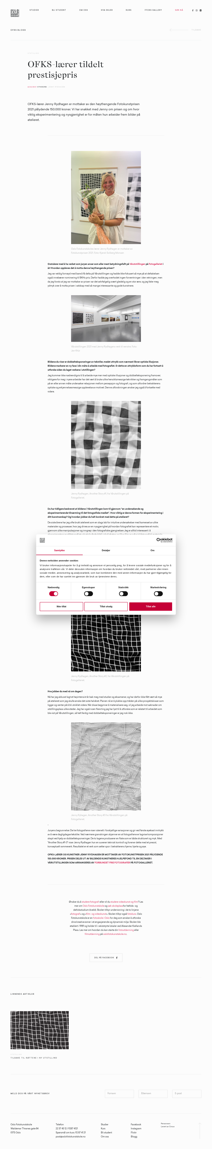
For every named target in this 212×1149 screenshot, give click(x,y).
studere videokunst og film (124, 902)
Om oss (105, 1137)
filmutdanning (92, 934)
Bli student (106, 1133)
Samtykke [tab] (59, 550)
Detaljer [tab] (106, 550)
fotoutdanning (126, 930)
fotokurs (131, 914)
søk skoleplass (115, 906)
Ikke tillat (61, 606)
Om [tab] (152, 550)
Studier (104, 1125)
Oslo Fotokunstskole (93, 906)
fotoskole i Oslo (101, 918)
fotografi (75, 914)
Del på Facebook (106, 958)
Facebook (136, 1125)
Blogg (134, 1137)
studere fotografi (90, 902)
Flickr (134, 1133)
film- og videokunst (96, 914)
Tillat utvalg (106, 606)
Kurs (103, 1129)
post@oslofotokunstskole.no (71, 1137)
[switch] (88, 593)
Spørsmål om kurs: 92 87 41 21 (71, 1133)
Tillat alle (151, 606)
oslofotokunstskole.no (115, 934)
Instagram (136, 1129)
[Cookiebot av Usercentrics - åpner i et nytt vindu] (158, 540)
